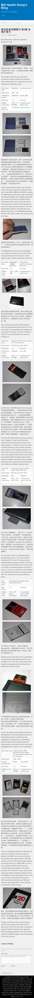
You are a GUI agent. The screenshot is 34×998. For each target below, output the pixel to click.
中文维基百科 (15, 107)
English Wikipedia (25, 107)
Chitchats (4, 22)
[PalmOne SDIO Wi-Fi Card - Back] (17, 404)
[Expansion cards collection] (17, 55)
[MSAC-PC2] (9, 292)
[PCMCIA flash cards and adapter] (17, 795)
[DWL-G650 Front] (17, 506)
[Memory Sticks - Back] (17, 156)
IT (10, 22)
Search (16, 15)
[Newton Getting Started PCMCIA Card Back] (17, 642)
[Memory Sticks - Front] (17, 133)
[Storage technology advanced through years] (17, 898)
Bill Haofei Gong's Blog (14, 6)
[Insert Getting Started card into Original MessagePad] (17, 690)
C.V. (14, 22)
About (18, 22)
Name (3, 966)
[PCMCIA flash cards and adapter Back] (17, 817)
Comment (4, 953)
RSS (19, 15)
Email (13, 966)
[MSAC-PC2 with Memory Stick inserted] (24, 292)
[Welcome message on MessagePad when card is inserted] (17, 713)
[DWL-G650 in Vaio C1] (17, 528)
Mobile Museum (12, 35)
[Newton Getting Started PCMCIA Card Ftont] (17, 620)
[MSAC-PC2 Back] (17, 307)
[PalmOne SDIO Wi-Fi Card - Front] (17, 381)
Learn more (19, 996)
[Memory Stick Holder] (17, 229)
